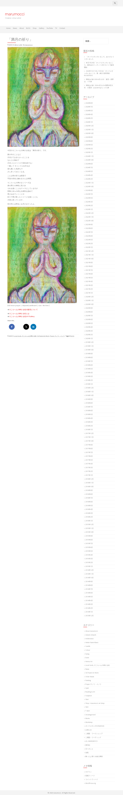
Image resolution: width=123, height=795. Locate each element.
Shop (35, 28)
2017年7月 (89, 452)
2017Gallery (30, 316)
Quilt (87, 688)
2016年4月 (89, 509)
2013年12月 (89, 616)
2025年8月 (89, 141)
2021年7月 (89, 270)
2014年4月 (89, 600)
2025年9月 (89, 137)
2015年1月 (89, 566)
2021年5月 (89, 278)
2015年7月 (89, 543)
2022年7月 (89, 232)
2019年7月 (89, 361)
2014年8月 (89, 585)
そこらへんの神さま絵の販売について (23, 309)
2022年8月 (89, 228)
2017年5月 (89, 460)
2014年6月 (89, 593)
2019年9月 (89, 354)
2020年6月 (89, 319)
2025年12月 (89, 126)
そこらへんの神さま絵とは (19, 313)
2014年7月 (89, 589)
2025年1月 (89, 152)
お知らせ (88, 730)
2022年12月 (89, 213)
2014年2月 (89, 608)
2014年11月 (89, 574)
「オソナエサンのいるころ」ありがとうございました (99, 58)
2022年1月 (89, 247)
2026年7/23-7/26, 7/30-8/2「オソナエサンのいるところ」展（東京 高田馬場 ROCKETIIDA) (98, 73)
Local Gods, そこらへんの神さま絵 (25, 336)
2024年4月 (89, 175)
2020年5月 (89, 323)
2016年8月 (89, 494)
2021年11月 (89, 255)
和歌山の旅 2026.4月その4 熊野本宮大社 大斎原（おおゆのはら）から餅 (98, 86)
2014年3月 (89, 604)
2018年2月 (89, 426)
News (15, 28)
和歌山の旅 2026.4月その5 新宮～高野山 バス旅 (99, 80)
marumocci (15, 14)
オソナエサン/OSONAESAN (94, 726)
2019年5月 (89, 369)
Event (87, 658)
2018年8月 (89, 403)
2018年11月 (89, 392)
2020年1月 (89, 338)
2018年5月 (89, 414)
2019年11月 (89, 346)
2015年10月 (89, 532)
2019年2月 (89, 380)
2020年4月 (89, 327)
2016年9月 (89, 490)
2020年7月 (89, 316)
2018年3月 (89, 422)
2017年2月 (89, 471)
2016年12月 (89, 479)
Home (8, 28)
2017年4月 (89, 464)
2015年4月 (89, 555)
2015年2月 (89, 562)
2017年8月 (89, 449)
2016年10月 (89, 487)
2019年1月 (89, 384)
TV (56, 28)
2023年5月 (89, 198)
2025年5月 (89, 145)
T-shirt (87, 711)
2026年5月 (89, 111)
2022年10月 (89, 221)
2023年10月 (89, 187)
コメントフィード (91, 779)
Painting (88, 680)
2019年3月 (89, 376)
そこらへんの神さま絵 (17, 316)
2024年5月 (89, 171)
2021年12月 (89, 251)
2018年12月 (89, 388)
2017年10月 (89, 441)
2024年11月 (89, 156)
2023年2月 (89, 206)
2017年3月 (89, 468)
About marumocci (91, 631)
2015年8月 (89, 540)
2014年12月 (89, 570)
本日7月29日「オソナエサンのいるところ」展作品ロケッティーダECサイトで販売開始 (99, 65)
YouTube (50, 28)
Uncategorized (90, 715)
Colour (87, 650)
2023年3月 (89, 202)
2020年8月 (89, 312)
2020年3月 (89, 331)
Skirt (86, 707)
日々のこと (89, 749)
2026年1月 (89, 122)
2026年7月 (89, 107)
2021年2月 (89, 289)
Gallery (41, 28)
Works (87, 718)
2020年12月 (89, 297)
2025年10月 (89, 133)
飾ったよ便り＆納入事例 (94, 756)
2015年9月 (89, 536)
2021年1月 (89, 293)
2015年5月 (89, 551)
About (21, 28)
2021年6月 (89, 274)
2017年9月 (89, 445)
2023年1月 (89, 209)
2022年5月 (89, 240)
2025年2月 (89, 149)
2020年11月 (89, 300)
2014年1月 (89, 612)
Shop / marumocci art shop (95, 703)
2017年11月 (89, 437)
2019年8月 (89, 357)
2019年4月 (89, 373)
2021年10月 (89, 259)
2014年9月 (89, 581)
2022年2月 (89, 244)
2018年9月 (89, 399)
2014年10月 (89, 578)
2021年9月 (89, 263)
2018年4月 (89, 418)
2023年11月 (89, 183)
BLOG (28, 28)
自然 (87, 753)
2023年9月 (89, 190)
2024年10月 (89, 160)
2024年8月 (89, 164)
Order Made (89, 677)
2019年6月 (89, 365)
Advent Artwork (90, 635)
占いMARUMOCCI (91, 741)
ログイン (88, 772)
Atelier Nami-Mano (91, 642)
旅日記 (87, 745)
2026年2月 (89, 118)
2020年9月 (89, 308)
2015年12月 (89, 524)
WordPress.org (90, 783)
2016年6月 (89, 502)
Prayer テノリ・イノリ (57, 336)
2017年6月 (89, 456)
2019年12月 (89, 342)
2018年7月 (89, 407)
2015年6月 (89, 547)
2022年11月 (89, 217)
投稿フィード (90, 776)
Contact (62, 28)
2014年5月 (89, 597)
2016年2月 (89, 517)
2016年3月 (89, 513)
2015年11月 (89, 528)
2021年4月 (89, 281)
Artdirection (89, 639)
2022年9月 (89, 225)
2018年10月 (89, 395)
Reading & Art (90, 692)
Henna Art (88, 661)
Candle (87, 646)
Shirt (87, 699)
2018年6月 (89, 411)
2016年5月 (89, 506)
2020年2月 (89, 335)
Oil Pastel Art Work (43, 336)
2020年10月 (89, 304)
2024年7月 (89, 168)
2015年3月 (89, 559)
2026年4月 (89, 114)
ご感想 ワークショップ (94, 734)
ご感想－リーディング (93, 737)
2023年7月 (89, 194)
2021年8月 (89, 266)
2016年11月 (89, 483)
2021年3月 (89, 285)
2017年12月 (89, 433)
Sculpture (88, 696)
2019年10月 (89, 350)
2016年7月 (89, 498)
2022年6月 (89, 236)
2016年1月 (89, 521)
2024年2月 (89, 179)
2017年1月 (89, 475)
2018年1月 (89, 430)
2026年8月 (89, 103)
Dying (87, 654)
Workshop (88, 722)
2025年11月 (89, 130)
